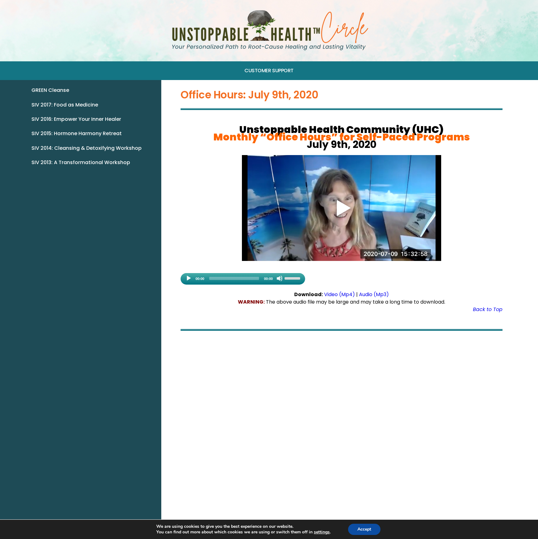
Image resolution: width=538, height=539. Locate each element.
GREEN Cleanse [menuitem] (50, 90)
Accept (364, 529)
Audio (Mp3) (374, 294)
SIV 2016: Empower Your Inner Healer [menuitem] (76, 119)
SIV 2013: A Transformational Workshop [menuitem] (80, 162)
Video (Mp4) (339, 294)
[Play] (189, 278)
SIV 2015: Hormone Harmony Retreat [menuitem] (76, 133)
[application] (243, 279)
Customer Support (269, 70)
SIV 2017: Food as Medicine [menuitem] (64, 104)
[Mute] (279, 278)
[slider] (293, 277)
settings (322, 532)
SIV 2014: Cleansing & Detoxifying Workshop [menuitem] (86, 148)
